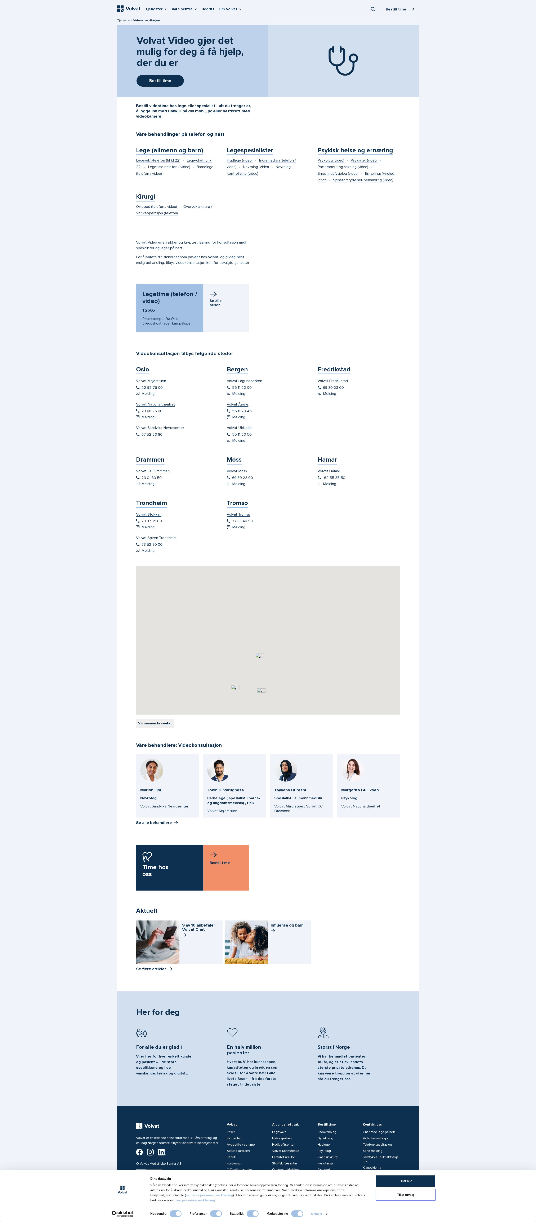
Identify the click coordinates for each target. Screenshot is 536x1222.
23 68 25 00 (152, 411)
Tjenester (157, 8)
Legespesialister (250, 150)
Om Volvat (231, 8)
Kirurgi (145, 196)
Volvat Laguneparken (244, 381)
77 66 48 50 (242, 521)
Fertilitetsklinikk (283, 1157)
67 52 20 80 (152, 434)
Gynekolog (325, 1138)
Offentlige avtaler (239, 1170)
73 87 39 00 (152, 521)
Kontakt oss (372, 1124)
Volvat (232, 1124)
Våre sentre (185, 8)
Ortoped (324, 1170)
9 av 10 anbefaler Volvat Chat (198, 927)
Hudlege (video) (240, 160)
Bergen (237, 369)
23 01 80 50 (152, 477)
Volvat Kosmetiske (285, 1151)
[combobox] (373, 9)
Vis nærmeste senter (155, 723)
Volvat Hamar (329, 471)
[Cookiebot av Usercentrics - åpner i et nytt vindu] (122, 1214)
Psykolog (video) (331, 160)
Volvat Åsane (237, 404)
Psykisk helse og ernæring (355, 150)
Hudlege (324, 1144)
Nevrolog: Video (256, 166)
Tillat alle (405, 1181)
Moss (234, 459)
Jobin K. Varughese (225, 790)
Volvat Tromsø (238, 514)
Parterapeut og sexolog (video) (343, 166)
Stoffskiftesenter (284, 1163)
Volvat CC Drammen (153, 471)
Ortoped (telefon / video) (156, 206)
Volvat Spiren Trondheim (156, 537)
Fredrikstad (334, 369)
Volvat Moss (237, 471)
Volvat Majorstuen (151, 381)
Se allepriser (216, 302)
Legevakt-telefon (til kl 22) (158, 160)
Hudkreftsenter (283, 1144)
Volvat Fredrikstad (333, 381)
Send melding (372, 1151)
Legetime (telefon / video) (169, 166)
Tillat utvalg (405, 1194)
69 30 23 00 (333, 387)
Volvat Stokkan (148, 514)
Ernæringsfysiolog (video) (338, 173)
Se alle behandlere (154, 822)
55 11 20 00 (242, 387)
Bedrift (208, 9)
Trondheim (151, 503)
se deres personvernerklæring (209, 1195)
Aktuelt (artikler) (238, 1151)
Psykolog (324, 1151)
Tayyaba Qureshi (290, 790)
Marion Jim (150, 790)
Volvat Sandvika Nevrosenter (160, 427)
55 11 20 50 (242, 434)
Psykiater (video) (364, 160)
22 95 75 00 (152, 387)
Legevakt (279, 1132)
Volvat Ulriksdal (239, 427)
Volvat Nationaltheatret (155, 404)
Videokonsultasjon (376, 1138)
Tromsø (237, 503)
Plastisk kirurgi (328, 1157)
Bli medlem (234, 1138)
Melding (148, 393)
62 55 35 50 (334, 477)
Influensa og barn (287, 925)
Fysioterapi (326, 1163)
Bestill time (327, 1124)
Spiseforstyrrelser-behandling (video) (363, 180)
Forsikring (234, 1163)
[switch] (216, 1213)
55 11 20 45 (242, 411)
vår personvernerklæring (195, 1200)
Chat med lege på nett (379, 1132)
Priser (231, 1132)
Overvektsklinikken (286, 1170)
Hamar (327, 459)
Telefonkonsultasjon (377, 1144)
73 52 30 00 (152, 544)
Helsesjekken (282, 1138)
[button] (300, 577)
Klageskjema (372, 1168)
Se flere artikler (151, 969)
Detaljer (316, 1214)
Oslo (142, 369)
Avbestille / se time (241, 1144)
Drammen (150, 459)
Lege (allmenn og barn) (169, 150)
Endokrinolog (327, 1132)
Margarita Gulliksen (360, 790)
